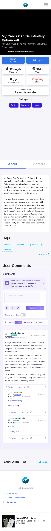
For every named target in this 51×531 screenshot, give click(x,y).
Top (19, 322)
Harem (36, 105)
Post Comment (35, 308)
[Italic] (12, 308)
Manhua (25, 105)
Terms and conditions (16, 498)
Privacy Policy (12, 493)
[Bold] (6, 308)
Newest (29, 322)
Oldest (40, 322)
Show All (43, 254)
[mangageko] (25, 5)
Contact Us (11, 502)
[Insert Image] (17, 308)
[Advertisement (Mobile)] (25, 133)
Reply (10, 387)
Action (14, 105)
